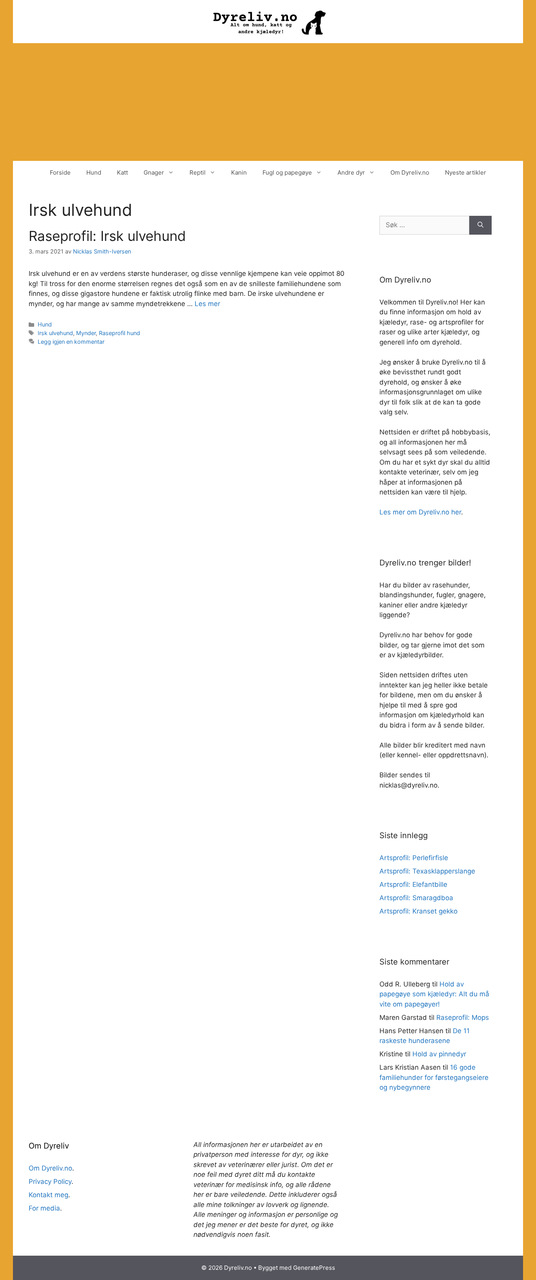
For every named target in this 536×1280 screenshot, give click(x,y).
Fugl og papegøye (287, 172)
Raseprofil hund (119, 333)
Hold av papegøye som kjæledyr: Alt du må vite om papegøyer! (434, 994)
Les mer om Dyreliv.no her (420, 512)
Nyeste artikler (465, 172)
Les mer (207, 304)
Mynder (86, 333)
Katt (122, 172)
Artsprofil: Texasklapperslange (427, 871)
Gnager (154, 172)
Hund (93, 172)
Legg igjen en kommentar (71, 341)
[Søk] (480, 225)
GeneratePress (314, 1267)
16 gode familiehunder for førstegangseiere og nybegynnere (434, 1077)
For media (44, 1208)
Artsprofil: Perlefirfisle (413, 858)
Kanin (239, 172)
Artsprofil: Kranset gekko (418, 911)
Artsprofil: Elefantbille (413, 884)
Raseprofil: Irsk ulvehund (107, 236)
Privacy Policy (50, 1181)
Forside (60, 172)
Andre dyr (351, 172)
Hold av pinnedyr (439, 1054)
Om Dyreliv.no (409, 172)
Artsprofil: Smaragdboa (416, 898)
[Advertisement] (268, 102)
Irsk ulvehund (55, 333)
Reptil (198, 172)
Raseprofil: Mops (462, 1017)
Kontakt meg (48, 1195)
